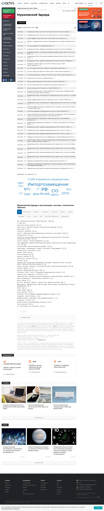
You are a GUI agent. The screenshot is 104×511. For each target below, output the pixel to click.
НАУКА (64, 3)
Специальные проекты (29, 485)
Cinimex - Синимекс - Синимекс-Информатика (30, 241)
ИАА (41, 216)
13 (67, 233)
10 (72, 266)
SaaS (27, 194)
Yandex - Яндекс (21, 290)
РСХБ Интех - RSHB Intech (24, 231)
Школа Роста (6, 21)
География (21, 216)
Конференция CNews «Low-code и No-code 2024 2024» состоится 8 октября (48, 31)
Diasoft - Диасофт (22, 292)
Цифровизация (6, 42)
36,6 (68, 189)
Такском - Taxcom (22, 252)
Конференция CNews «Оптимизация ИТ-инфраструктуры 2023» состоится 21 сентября (51, 95)
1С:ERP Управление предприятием (48, 179)
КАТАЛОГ (90, 3)
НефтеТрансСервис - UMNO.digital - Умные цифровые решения (35, 298)
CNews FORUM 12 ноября (7, 10)
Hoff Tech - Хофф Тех (23, 268)
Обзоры (7, 489)
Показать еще (39, 417)
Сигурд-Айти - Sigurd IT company (26, 296)
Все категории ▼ (69, 11)
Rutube (59, 489)
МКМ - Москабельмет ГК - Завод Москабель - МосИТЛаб (33, 278)
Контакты (43, 489)
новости (34, 326)
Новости (7, 483)
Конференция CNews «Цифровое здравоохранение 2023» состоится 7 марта (48, 127)
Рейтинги (5, 72)
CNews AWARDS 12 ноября (7, 16)
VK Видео (59, 487)
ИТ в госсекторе (6, 52)
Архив (6, 491)
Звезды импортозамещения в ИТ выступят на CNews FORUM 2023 (45, 81)
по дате (19, 27)
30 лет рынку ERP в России (7, 29)
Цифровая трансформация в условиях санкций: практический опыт (46, 161)
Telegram (59, 491)
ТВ (68, 3)
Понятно (98, 508)
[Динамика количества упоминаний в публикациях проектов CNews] (75, 28)
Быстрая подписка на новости (87, 480)
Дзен (58, 494)
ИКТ (19, 211)
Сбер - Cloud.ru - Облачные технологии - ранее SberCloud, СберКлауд (36, 227)
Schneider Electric (22, 235)
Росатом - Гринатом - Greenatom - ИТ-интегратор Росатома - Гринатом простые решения (42, 266)
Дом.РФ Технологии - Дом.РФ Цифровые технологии (31, 302)
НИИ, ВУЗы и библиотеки (51, 216)
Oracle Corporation (22, 304)
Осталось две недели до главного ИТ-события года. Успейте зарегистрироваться (50, 75)
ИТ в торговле (6, 59)
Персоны (70, 211)
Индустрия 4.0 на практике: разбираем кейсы (40, 78)
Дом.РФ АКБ (41, 194)
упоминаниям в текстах (29, 27)
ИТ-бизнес (5, 69)
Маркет (25, 487)
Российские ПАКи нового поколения (7, 38)
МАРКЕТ (52, 3)
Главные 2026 (8, 34)
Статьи (29, 216)
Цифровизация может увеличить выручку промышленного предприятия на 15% (50, 168)
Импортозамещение (8, 45)
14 (61, 227)
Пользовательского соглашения (10, 508)
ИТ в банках (6, 55)
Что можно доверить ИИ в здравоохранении (39, 46)
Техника (25, 489)
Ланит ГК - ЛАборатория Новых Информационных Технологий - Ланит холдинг (39, 233)
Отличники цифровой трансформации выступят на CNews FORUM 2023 (47, 111)
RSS (80, 482)
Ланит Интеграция (22, 254)
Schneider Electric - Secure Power (26, 250)
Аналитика (34, 3)
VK (57, 485)
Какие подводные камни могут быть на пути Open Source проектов (46, 38)
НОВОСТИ (26, 3)
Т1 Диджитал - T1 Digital (24, 300)
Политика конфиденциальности (88, 484)
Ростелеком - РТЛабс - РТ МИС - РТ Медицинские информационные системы (38, 272)
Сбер (20, 185)
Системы (62, 211)
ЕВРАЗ (54, 194)
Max (58, 483)
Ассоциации (45, 211)
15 (40, 225)
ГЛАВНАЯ (19, 3)
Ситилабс (19, 260)
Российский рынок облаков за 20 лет (7, 25)
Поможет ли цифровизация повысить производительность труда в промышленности (51, 41)
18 (23, 223)
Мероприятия (65, 216)
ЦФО (20, 183)
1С (37, 188)
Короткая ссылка (25, 317)
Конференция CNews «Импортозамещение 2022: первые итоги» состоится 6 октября (51, 144)
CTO (21, 193)
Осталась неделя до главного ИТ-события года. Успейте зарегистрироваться (48, 71)
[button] (96, 3)
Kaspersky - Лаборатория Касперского (28, 270)
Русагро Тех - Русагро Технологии (26, 225)
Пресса (35, 216)
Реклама (43, 485)
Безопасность (6, 49)
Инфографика (6, 75)
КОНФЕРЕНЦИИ (43, 3)
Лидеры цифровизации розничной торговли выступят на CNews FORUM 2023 (49, 99)
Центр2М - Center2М (23, 256)
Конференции (27, 483)
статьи (55, 326)
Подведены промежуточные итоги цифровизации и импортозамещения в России (50, 137)
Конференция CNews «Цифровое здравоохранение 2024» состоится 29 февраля (49, 49)
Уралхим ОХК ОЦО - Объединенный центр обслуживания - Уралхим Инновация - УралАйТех (43, 276)
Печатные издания (28, 494)
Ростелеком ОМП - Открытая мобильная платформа (31, 246)
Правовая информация (85, 489)
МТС (27, 189)
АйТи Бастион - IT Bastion (24, 258)
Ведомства (36, 211)
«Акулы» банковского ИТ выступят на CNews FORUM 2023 (43, 88)
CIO (55, 190)
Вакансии (43, 487)
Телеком (5, 62)
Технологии (54, 211)
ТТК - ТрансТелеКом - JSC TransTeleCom (28, 306)
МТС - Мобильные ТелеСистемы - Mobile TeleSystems (32, 221)
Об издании (44, 483)
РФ (45, 189)
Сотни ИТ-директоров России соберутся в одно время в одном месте (46, 68)
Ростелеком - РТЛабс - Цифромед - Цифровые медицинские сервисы (36, 294)
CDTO (65, 193)
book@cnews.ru (42, 340)
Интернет (5, 65)
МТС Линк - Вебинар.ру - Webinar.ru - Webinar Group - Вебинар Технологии (38, 282)
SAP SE (19, 288)
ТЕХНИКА (58, 3)
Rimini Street (20, 229)
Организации (27, 211)
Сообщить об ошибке (85, 487)
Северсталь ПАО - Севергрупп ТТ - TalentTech (30, 274)
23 (53, 221)
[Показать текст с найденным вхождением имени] (37, 28)
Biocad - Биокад (21, 280)
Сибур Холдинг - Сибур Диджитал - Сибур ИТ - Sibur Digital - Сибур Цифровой (39, 248)
